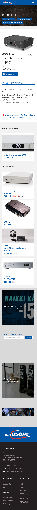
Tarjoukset (6, 487)
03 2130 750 (11, 465)
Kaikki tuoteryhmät (8, 19)
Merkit (22, 487)
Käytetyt (23, 493)
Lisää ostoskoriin (9, 74)
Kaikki (22, 484)
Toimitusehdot (8, 501)
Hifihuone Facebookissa (13, 471)
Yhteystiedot (7, 498)
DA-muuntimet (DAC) (24, 19)
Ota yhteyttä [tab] (17, 83)
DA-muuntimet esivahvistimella (12, 23)
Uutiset (5, 484)
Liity (29, 337)
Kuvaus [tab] (5, 83)
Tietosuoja (7, 504)
